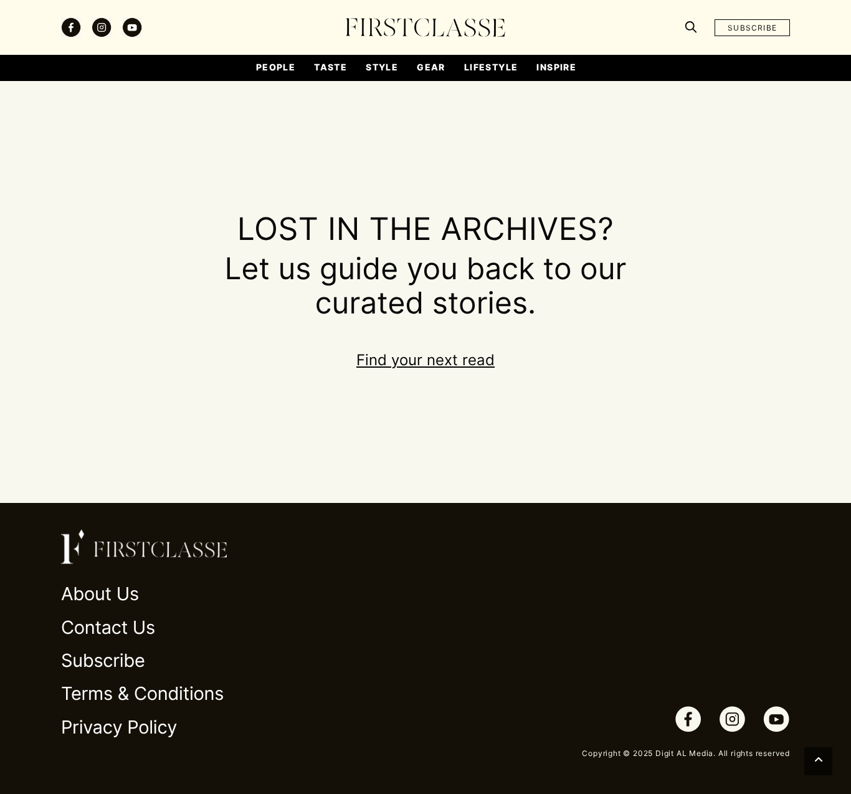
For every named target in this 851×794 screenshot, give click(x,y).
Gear (431, 67)
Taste (330, 67)
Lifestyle (491, 67)
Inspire (556, 67)
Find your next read (425, 360)
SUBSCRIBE (752, 27)
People (275, 67)
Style (382, 67)
